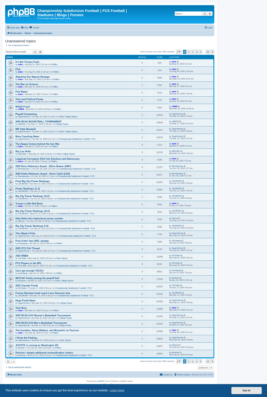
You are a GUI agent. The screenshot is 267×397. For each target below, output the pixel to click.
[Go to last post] (178, 62)
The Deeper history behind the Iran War (37, 144)
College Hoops (62, 124)
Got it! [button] (246, 390)
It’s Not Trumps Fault (27, 62)
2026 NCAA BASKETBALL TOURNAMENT (38, 121)
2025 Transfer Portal (26, 285)
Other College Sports (68, 116)
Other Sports (62, 258)
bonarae (21, 281)
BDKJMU (22, 154)
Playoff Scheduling (26, 114)
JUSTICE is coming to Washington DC (36, 345)
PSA (17, 69)
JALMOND (23, 184)
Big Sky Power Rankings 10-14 (32, 211)
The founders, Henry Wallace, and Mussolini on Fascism (47, 330)
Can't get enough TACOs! (29, 270)
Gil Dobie (22, 258)
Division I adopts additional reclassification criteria (44, 352)
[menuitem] (24, 27)
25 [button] (208, 51)
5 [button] (200, 51)
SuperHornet (23, 116)
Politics (55, 64)
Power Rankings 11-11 (27, 188)
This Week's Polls (25, 233)
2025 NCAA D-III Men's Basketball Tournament (41, 323)
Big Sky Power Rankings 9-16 (31, 226)
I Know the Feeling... (27, 337)
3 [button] (192, 51)
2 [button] (188, 51)
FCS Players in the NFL (28, 263)
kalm (20, 64)
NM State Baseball (25, 129)
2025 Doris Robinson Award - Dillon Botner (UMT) (43, 166)
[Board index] (21, 12)
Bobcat (21, 348)
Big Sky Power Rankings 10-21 (32, 196)
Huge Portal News (25, 300)
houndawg (22, 243)
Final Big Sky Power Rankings (32, 181)
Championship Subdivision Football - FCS (77, 139)
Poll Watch (21, 91)
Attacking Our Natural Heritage (32, 76)
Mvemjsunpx (23, 169)
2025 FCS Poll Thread (27, 248)
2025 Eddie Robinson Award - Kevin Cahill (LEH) (42, 173)
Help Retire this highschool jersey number (39, 218)
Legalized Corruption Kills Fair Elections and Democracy (47, 158)
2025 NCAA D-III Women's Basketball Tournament (43, 315)
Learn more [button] (117, 390)
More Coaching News (27, 136)
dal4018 (21, 124)
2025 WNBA (21, 255)
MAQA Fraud (22, 106)
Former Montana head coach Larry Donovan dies (42, 293)
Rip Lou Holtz (23, 151)
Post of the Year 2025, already (32, 241)
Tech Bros (21, 308)
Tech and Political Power (29, 99)
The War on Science (26, 84)
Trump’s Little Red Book (29, 203)
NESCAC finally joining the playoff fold (37, 278)
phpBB (100, 381)
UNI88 (21, 109)
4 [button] (196, 51)
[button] (178, 52)
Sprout (21, 221)
